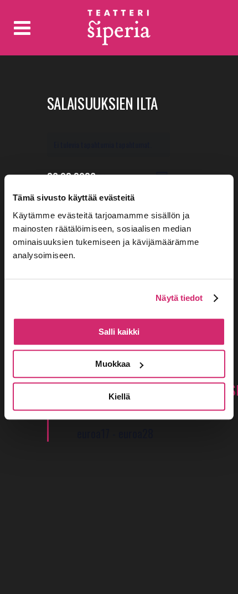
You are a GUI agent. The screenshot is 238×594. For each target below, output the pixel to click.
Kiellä (119, 396)
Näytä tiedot (179, 298)
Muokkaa (112, 363)
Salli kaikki (119, 331)
